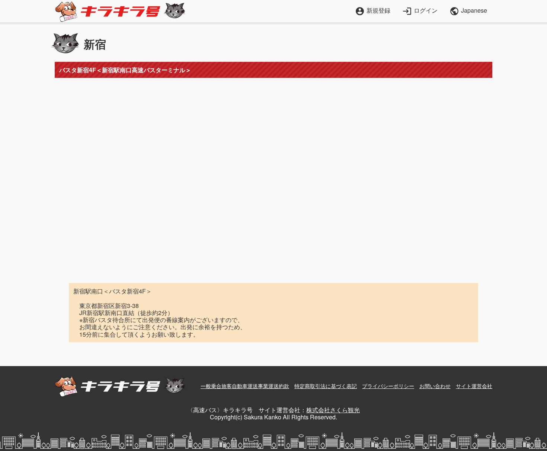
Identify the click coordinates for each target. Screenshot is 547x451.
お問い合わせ (435, 386)
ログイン (420, 10)
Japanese (468, 11)
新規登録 (372, 10)
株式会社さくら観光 (333, 410)
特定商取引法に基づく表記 (325, 386)
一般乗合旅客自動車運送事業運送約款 (245, 386)
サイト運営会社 (474, 386)
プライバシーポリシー (388, 386)
